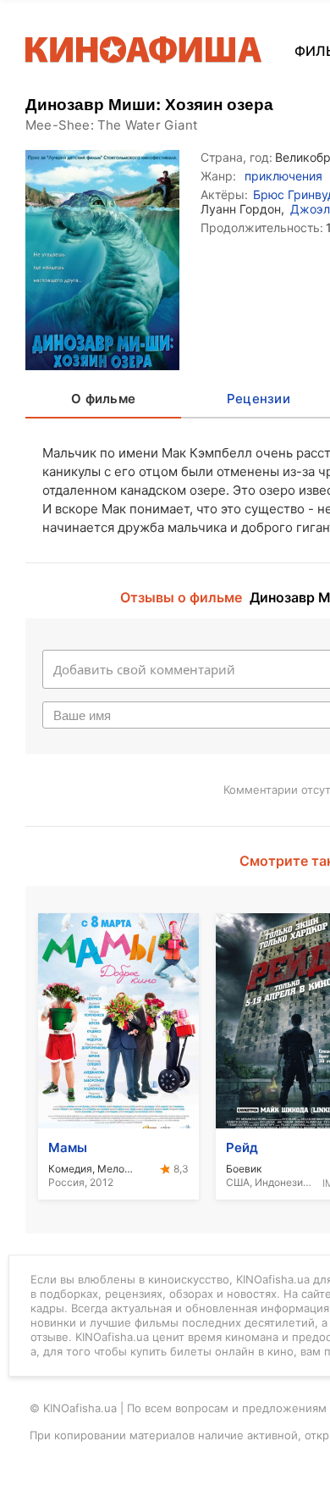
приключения (283, 176)
